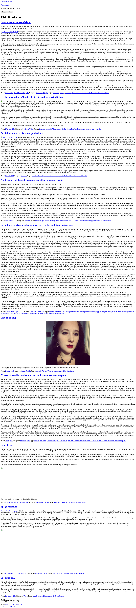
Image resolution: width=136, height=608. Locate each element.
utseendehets (75, 93)
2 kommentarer (36, 313)
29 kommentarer (99, 441)
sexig (126, 312)
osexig (115, 312)
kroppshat (42, 220)
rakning (62, 93)
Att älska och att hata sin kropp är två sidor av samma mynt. (32, 180)
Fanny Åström (5, 5)
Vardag (23, 371)
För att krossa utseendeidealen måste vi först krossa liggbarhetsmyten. (37, 225)
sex (122, 312)
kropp (37, 220)
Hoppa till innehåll (6, 1)
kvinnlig (41, 176)
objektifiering (50, 220)
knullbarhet (52, 441)
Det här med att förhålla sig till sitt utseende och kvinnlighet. (32, 97)
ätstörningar (52, 312)
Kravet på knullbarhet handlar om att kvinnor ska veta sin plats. (34, 375)
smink (65, 441)
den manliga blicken (69, 312)
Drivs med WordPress (8, 606)
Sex (43, 312)
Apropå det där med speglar (9, 511)
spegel (54, 573)
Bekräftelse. (7, 445)
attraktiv (59, 312)
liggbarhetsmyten (101, 312)
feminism (56, 93)
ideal (77, 312)
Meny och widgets (7, 12)
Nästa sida (19, 604)
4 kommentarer (63, 371)
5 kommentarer (94, 93)
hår (48, 441)
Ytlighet (45, 93)
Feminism (39, 93)
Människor (39, 502)
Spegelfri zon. (8, 577)
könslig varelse (85, 312)
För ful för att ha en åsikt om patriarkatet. (22, 133)
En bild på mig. (8, 317)
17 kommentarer (76, 129)
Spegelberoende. (9, 506)
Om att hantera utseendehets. (16, 22)
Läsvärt (39, 312)
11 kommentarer (77, 502)
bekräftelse (57, 502)
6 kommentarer (68, 176)
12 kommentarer (86, 220)
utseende (68, 93)
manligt (110, 312)
